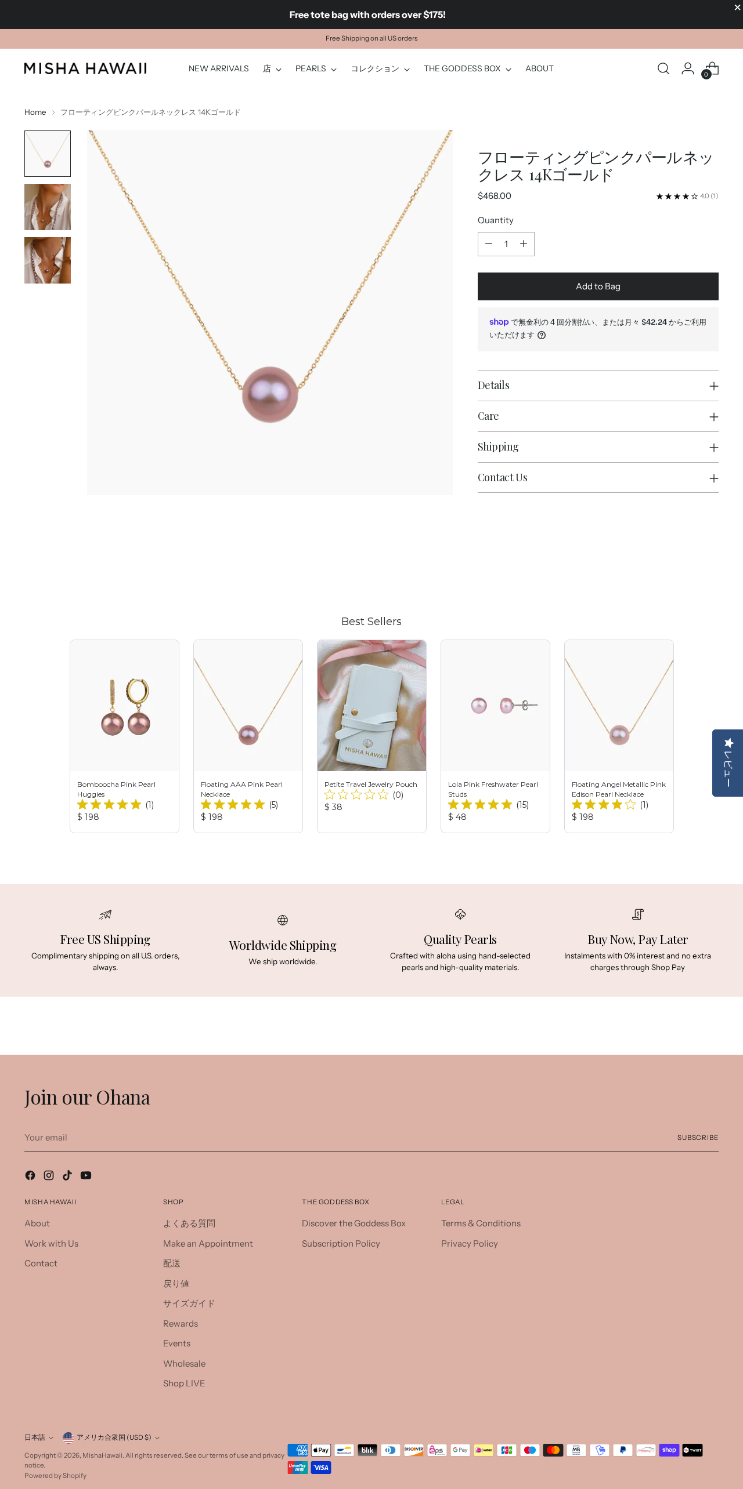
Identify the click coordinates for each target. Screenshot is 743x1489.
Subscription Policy (341, 1243)
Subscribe (698, 1138)
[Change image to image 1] (47, 153)
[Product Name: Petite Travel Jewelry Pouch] (372, 736)
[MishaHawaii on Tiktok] (68, 1177)
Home (35, 112)
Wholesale (184, 1363)
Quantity (496, 220)
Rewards (180, 1323)
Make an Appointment (208, 1243)
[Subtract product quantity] (488, 244)
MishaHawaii (102, 1455)
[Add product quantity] (523, 244)
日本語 (34, 1437)
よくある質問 (189, 1223)
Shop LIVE (184, 1383)
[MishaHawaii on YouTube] (87, 1177)
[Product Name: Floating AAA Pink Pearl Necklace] (248, 736)
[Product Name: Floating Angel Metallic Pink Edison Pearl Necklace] (619, 736)
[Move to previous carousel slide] (682, 570)
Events (176, 1343)
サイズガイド (189, 1303)
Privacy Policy (469, 1243)
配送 (172, 1263)
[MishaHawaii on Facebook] (31, 1177)
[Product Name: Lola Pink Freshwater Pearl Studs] (495, 736)
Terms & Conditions (481, 1223)
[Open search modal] (663, 68)
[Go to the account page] (687, 68)
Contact (40, 1263)
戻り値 (176, 1283)
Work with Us (51, 1243)
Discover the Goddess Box (354, 1223)
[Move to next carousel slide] (709, 570)
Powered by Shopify (55, 1476)
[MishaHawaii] (85, 68)
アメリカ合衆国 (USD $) (114, 1437)
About (37, 1223)
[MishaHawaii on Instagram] (50, 1177)
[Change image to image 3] (47, 260)
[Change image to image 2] (47, 207)
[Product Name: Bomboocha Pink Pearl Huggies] (124, 736)
